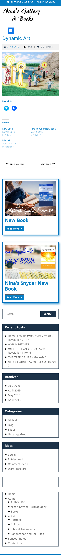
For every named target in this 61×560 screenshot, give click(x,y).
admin (29, 47)
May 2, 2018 (13, 47)
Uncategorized (17, 434)
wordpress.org (39, 557)
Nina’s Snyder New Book (43, 128)
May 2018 (14, 395)
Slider (11, 429)
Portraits (16, 519)
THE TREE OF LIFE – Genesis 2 (27, 357)
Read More (15, 228)
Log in (12, 454)
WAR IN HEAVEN (18, 344)
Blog (10, 425)
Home (11, 494)
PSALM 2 (7, 140)
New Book (7, 128)
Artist (11, 516)
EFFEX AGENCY (33, 480)
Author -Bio (18, 502)
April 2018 (14, 400)
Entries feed (15, 459)
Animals (16, 524)
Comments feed (18, 464)
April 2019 (14, 390)
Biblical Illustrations (23, 529)
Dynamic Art (16, 38)
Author (12, 498)
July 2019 (14, 385)
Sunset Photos (17, 538)
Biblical (12, 420)
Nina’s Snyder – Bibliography (28, 506)
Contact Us (15, 543)
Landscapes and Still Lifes (27, 533)
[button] (21, 15)
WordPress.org (17, 468)
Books (14, 511)
